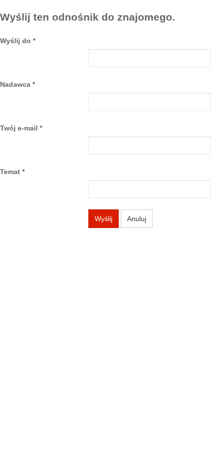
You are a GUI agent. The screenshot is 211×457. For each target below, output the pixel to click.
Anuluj (136, 219)
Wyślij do (17, 41)
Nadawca (17, 84)
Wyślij (103, 219)
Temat (12, 172)
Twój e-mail (21, 128)
